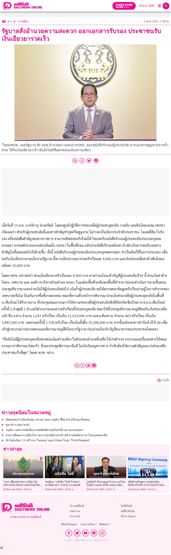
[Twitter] (88, 365)
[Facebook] (82, 365)
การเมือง (23, 21)
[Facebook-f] (68, 533)
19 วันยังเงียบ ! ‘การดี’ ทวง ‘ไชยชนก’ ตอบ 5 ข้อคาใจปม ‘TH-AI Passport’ (48, 440)
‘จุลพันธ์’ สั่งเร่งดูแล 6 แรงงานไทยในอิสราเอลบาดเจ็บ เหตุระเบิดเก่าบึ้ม (105, 485)
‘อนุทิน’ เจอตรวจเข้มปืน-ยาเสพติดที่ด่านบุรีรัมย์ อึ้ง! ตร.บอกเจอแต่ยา (44, 430)
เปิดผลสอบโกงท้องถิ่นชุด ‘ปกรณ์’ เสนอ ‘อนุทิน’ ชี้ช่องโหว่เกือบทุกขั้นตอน (48, 419)
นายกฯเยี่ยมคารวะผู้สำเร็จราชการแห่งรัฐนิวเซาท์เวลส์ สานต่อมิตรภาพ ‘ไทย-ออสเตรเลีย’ (57, 435)
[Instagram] (102, 533)
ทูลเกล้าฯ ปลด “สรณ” (18, 424)
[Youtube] (85, 533)
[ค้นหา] (166, 6)
